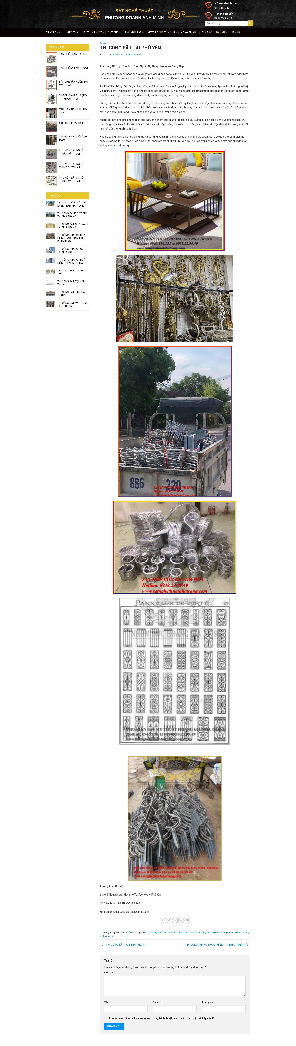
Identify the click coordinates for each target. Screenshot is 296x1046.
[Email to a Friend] (175, 920)
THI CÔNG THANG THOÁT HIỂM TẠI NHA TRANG (72, 261)
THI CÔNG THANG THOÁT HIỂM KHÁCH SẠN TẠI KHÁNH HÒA (72, 238)
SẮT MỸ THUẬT (93, 32)
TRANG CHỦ (53, 32)
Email (157, 1002)
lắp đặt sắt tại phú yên (155, 932)
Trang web (208, 1002)
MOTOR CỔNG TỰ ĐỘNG (161, 32)
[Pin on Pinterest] (181, 920)
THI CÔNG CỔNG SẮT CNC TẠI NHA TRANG (72, 215)
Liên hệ (235, 32)
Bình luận (109, 972)
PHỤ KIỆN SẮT (133, 32)
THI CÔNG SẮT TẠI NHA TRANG (71, 294)
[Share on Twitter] (168, 920)
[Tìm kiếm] (250, 23)
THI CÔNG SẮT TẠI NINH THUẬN (71, 283)
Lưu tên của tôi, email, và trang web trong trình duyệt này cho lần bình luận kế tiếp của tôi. (162, 1018)
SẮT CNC (113, 32)
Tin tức (207, 32)
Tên (107, 1002)
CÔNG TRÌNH (188, 32)
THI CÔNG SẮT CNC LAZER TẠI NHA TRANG (73, 226)
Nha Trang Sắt (134, 54)
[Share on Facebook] (162, 920)
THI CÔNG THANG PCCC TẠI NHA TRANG (71, 250)
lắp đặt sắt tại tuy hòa (177, 932)
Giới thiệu (73, 32)
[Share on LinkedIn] (187, 920)
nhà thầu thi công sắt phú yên (203, 932)
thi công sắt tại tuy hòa (230, 932)
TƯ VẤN (220, 32)
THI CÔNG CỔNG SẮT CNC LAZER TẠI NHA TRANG (72, 204)
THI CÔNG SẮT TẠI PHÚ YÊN (70, 272)
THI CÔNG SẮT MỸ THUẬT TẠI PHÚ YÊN (72, 304)
